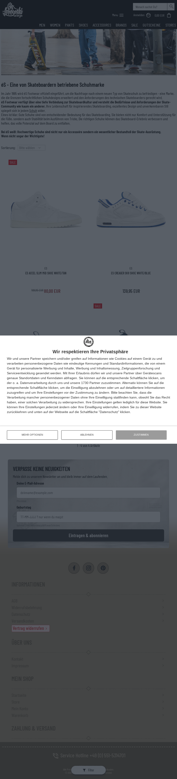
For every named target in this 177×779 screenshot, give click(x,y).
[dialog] (88, 390)
